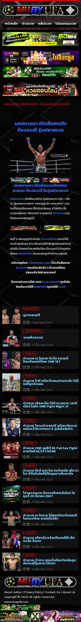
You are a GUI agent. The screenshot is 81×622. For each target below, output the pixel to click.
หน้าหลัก (11, 23)
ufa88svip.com (39, 263)
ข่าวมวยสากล (51, 282)
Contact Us (52, 592)
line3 (61, 287)
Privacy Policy (33, 592)
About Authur (13, 592)
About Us (69, 592)
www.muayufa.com (16, 602)
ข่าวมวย (28, 23)
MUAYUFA (25, 254)
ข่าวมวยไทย (49, 239)
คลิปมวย (44, 23)
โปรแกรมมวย (65, 23)
